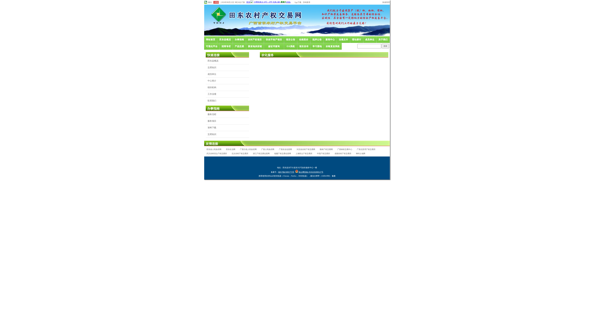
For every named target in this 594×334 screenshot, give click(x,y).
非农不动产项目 (274, 39)
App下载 (297, 2)
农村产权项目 (255, 39)
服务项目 (212, 121)
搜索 (385, 46)
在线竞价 (303, 39)
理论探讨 (356, 39)
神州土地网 (360, 153)
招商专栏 (226, 46)
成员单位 (369, 39)
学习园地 (317, 46)
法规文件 (343, 39)
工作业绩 (212, 94)
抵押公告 (317, 39)
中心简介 (212, 81)
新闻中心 (330, 39)
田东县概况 (225, 39)
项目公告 (290, 39)
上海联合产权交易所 (304, 153)
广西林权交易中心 (344, 149)
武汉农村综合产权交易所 (217, 153)
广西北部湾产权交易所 (366, 149)
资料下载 (212, 127)
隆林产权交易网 (326, 149)
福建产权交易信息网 (282, 153)
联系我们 (212, 101)
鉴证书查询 (274, 46)
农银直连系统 (333, 46)
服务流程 (212, 114)
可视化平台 (212, 46)
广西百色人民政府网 (248, 149)
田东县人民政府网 (214, 149)
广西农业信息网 (285, 149)
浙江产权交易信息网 (261, 153)
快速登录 (386, 2)
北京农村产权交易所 (240, 153)
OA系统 (291, 46)
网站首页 (210, 39)
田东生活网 (230, 149)
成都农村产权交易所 (343, 153)
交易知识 (212, 67)
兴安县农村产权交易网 (306, 149)
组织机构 (212, 87)
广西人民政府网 (267, 149)
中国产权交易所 (323, 153)
